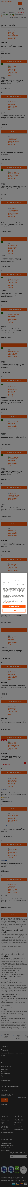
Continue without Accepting (20, 580)
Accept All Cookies (14, 606)
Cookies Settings (14, 610)
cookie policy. (7, 602)
